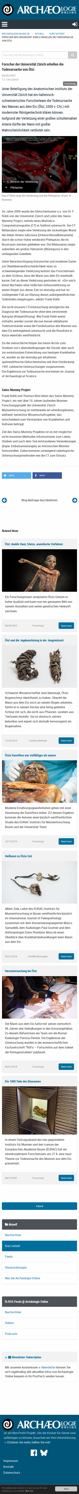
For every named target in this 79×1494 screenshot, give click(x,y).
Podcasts (11, 1334)
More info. (29, 1490)
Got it (66, 1488)
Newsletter (48, 1367)
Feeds (9, 1257)
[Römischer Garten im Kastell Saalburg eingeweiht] (4, 500)
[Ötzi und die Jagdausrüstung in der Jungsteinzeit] (39, 666)
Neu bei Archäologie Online (22, 1278)
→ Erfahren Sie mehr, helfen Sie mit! (27, 1442)
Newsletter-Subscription (26, 1357)
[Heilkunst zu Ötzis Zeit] (39, 882)
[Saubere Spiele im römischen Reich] (74, 500)
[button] (16, 475)
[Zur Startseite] (39, 9)
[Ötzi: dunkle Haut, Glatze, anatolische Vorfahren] (39, 570)
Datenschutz (11, 1473)
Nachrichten (13, 1235)
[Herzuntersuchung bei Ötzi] (39, 997)
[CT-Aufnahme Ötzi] (39, 164)
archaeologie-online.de (16, 33)
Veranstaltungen (16, 1267)
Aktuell (39, 33)
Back (40, 1206)
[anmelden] (74, 24)
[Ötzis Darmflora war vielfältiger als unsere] (39, 781)
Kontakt (8, 1467)
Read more (66, 625)
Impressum (10, 1461)
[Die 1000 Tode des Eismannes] (39, 1110)
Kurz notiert (57, 33)
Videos (9, 1323)
